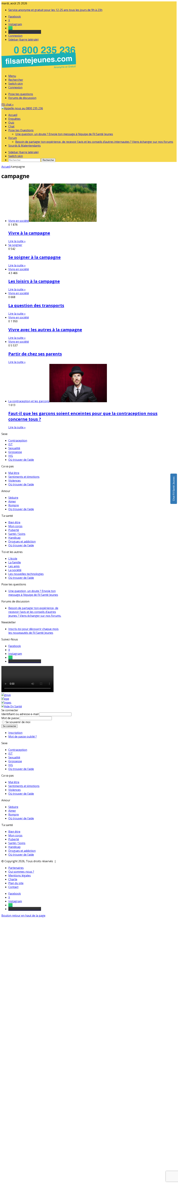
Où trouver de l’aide (21, 460)
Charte (12, 879)
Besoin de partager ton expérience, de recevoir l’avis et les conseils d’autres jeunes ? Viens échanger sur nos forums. (34, 612)
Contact (13, 887)
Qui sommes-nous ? (21, 872)
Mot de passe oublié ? (22, 736)
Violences (14, 480)
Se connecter (9, 726)
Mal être (13, 473)
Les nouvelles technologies (26, 574)
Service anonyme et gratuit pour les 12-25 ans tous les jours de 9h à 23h (55, 10)
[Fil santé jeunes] (22, 108)
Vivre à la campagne (29, 233)
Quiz (11, 122)
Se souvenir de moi (18, 722)
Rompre (13, 505)
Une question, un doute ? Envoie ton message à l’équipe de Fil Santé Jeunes (64, 134)
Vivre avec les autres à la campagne (45, 329)
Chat (11, 126)
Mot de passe (10, 718)
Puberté (13, 530)
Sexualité (14, 448)
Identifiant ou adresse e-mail (20, 714)
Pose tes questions (20, 94)
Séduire (13, 498)
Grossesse (15, 452)
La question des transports (36, 305)
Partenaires (16, 868)
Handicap (14, 538)
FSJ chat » (7, 104)
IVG (10, 456)
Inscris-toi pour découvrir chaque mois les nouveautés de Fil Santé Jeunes (33, 631)
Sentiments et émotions (23, 477)
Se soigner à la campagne (34, 257)
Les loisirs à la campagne (34, 281)
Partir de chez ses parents (35, 354)
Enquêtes (14, 119)
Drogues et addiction (22, 541)
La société (14, 570)
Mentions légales (19, 875)
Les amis (14, 566)
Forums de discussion (22, 98)
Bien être (14, 522)
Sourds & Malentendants (24, 145)
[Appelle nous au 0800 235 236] (39, 69)
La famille (14, 562)
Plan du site (15, 883)
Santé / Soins (16, 534)
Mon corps (15, 526)
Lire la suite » (17, 241)
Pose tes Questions (21, 130)
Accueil (12, 115)
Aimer (12, 501)
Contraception (17, 440)
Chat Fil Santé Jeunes (173, 489)
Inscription (15, 733)
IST (10, 444)
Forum (12, 138)
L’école (12, 558)
